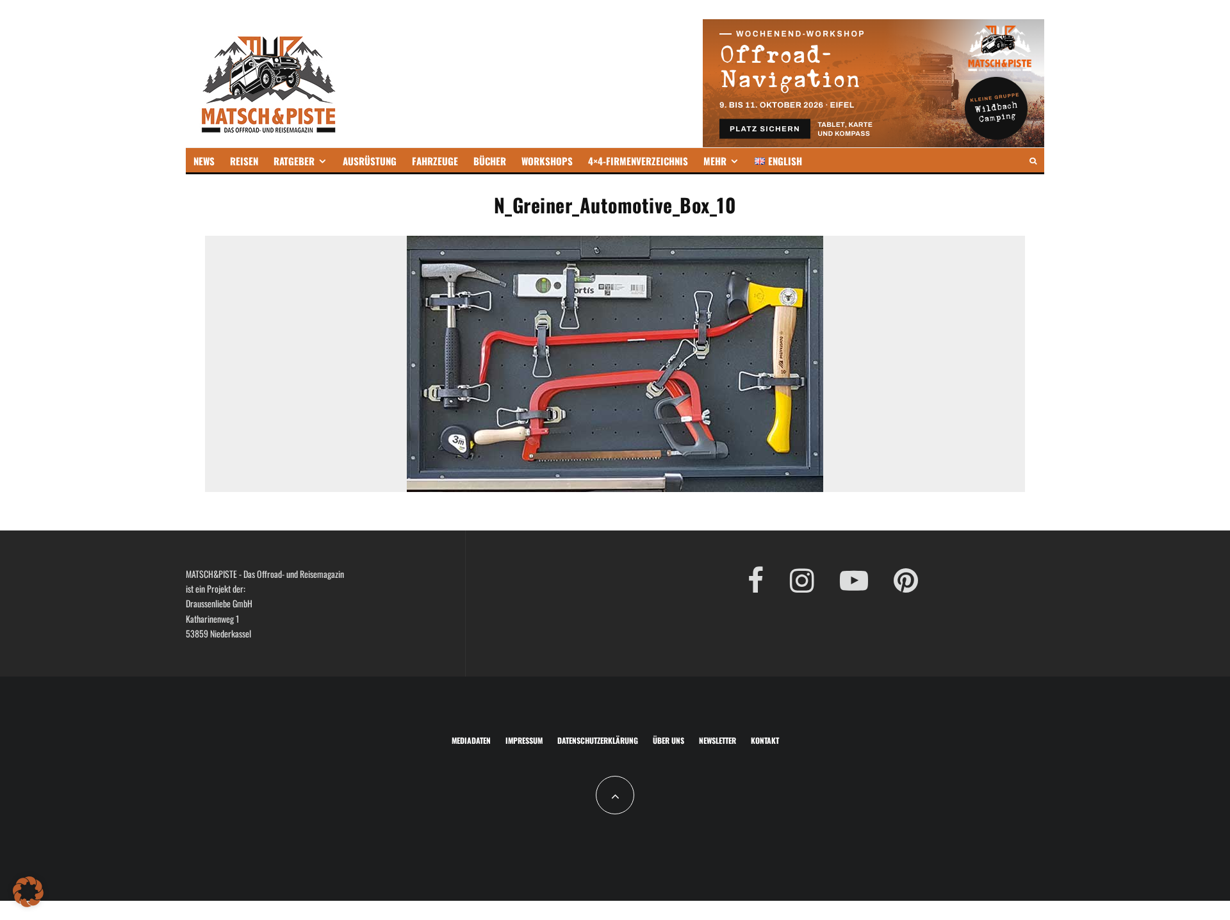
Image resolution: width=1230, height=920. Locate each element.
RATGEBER (294, 161)
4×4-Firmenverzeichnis (638, 161)
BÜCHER (489, 161)
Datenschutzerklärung (597, 740)
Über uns (668, 740)
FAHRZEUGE (435, 161)
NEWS (204, 161)
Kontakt (765, 740)
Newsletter (717, 740)
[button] (28, 892)
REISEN (244, 161)
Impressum (524, 740)
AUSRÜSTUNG (370, 161)
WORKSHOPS (547, 161)
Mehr (714, 161)
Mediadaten (471, 740)
